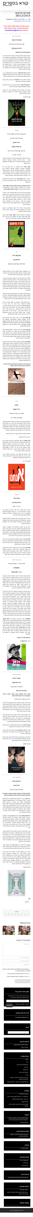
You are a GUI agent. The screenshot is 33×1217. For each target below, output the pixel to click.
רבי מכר (26, 1067)
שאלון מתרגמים (24, 1122)
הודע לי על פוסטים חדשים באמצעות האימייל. (17, 976)
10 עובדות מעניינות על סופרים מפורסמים (18, 1177)
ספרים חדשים (26, 21)
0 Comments (17, 21)
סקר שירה (25, 1163)
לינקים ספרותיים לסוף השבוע (21, 1045)
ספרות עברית (25, 1165)
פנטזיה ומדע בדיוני (23, 1072)
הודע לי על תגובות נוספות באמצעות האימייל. (17, 973)
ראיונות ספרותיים (24, 1189)
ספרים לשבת (25, 1101)
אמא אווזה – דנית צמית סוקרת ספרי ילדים (17, 1096)
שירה (26, 1075)
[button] (29, 930)
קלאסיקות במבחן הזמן (22, 1064)
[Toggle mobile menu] (29, 8)
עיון (27, 1062)
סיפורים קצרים (24, 1148)
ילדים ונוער (25, 1070)
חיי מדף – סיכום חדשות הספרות (20, 1099)
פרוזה (26, 1059)
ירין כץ (26, 19)
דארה (28, 798)
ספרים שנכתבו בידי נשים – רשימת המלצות (17, 1082)
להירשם (9, 1005)
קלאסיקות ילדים (24, 1160)
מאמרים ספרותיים (23, 1094)
